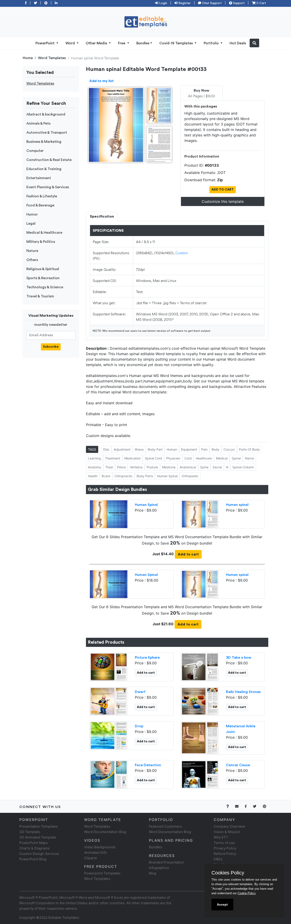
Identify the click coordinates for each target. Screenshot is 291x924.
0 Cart (261, 3)
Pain (204, 449)
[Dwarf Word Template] (109, 700)
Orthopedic (190, 476)
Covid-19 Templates (176, 43)
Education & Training (43, 169)
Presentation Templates (38, 826)
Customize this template (223, 201)
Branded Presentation (166, 862)
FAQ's (218, 859)
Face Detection (148, 765)
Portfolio (212, 43)
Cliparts (90, 858)
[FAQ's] (230, 806)
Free (122, 43)
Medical (222, 458)
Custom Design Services (39, 853)
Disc (106, 449)
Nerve (249, 458)
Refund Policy (225, 853)
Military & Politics (40, 242)
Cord (188, 458)
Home (28, 58)
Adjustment (122, 449)
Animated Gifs (95, 852)
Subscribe (51, 346)
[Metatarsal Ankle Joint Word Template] (200, 737)
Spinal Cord (153, 458)
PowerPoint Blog (32, 859)
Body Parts (145, 476)
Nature (32, 251)
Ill (227, 467)
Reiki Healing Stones (243, 692)
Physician (173, 458)
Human (172, 449)
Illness (139, 449)
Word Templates (52, 58)
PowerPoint (45, 43)
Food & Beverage (40, 205)
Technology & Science (44, 287)
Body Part (155, 449)
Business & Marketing (43, 141)
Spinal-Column (243, 467)
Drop (139, 726)
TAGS (92, 449)
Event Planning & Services (47, 187)
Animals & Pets (38, 123)
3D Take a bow (238, 657)
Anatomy (94, 467)
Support (238, 3)
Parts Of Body (249, 449)
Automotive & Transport (46, 132)
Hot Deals (238, 43)
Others (32, 260)
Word (70, 43)
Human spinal (237, 505)
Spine (204, 467)
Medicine (169, 467)
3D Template (29, 832)
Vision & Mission (227, 832)
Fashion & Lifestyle (41, 196)
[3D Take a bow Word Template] (200, 666)
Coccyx (229, 449)
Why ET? (221, 837)
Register (184, 3)
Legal (30, 223)
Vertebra (136, 467)
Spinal (236, 458)
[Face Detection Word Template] (109, 774)
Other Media (97, 43)
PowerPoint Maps (33, 843)
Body (215, 449)
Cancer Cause (238, 765)
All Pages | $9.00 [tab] (201, 93)
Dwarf (140, 692)
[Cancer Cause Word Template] (200, 774)
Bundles (142, 43)
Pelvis (121, 467)
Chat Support (211, 3)
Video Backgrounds (99, 847)
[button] (254, 43)
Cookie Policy (247, 893)
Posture (152, 467)
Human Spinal (167, 476)
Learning (94, 458)
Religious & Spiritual (42, 269)
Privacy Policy (225, 848)
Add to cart (188, 554)
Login (162, 3)
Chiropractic (123, 476)
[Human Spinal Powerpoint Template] (109, 513)
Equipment (189, 449)
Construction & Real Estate (49, 160)
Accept (222, 904)
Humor (32, 214)
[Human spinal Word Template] (200, 513)
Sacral (217, 467)
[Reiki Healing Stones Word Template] (200, 700)
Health (93, 476)
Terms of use (224, 843)
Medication (132, 458)
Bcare (106, 476)
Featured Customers (165, 826)
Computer (35, 151)
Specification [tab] (102, 216)
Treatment (112, 458)
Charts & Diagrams (34, 848)
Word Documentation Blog (105, 832)
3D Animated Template (37, 837)
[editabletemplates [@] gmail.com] (239, 806)
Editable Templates (63, 917)
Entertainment (38, 178)
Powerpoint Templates (102, 873)
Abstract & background (45, 114)
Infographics (159, 868)
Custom (181, 252)
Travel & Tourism (40, 296)
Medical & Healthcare (44, 232)
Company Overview (229, 826)
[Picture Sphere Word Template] (109, 666)
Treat (109, 467)
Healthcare (204, 458)
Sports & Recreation (43, 278)
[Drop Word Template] (109, 735)
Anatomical (188, 467)
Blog (152, 873)
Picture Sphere (147, 657)
